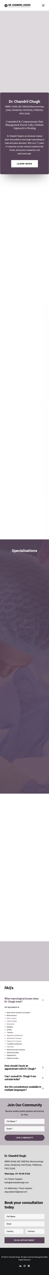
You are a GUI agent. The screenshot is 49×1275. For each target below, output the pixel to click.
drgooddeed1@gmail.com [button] (16, 1192)
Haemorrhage (12, 1021)
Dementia (10, 1047)
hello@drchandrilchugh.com (17, 1182)
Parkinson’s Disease (14, 1041)
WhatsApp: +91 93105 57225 (17, 1174)
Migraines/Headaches (15, 1035)
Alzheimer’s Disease (14, 1038)
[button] (43, 5)
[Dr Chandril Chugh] (18, 5)
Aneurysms (11, 1024)
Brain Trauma (11, 1018)
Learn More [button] (24, 163)
